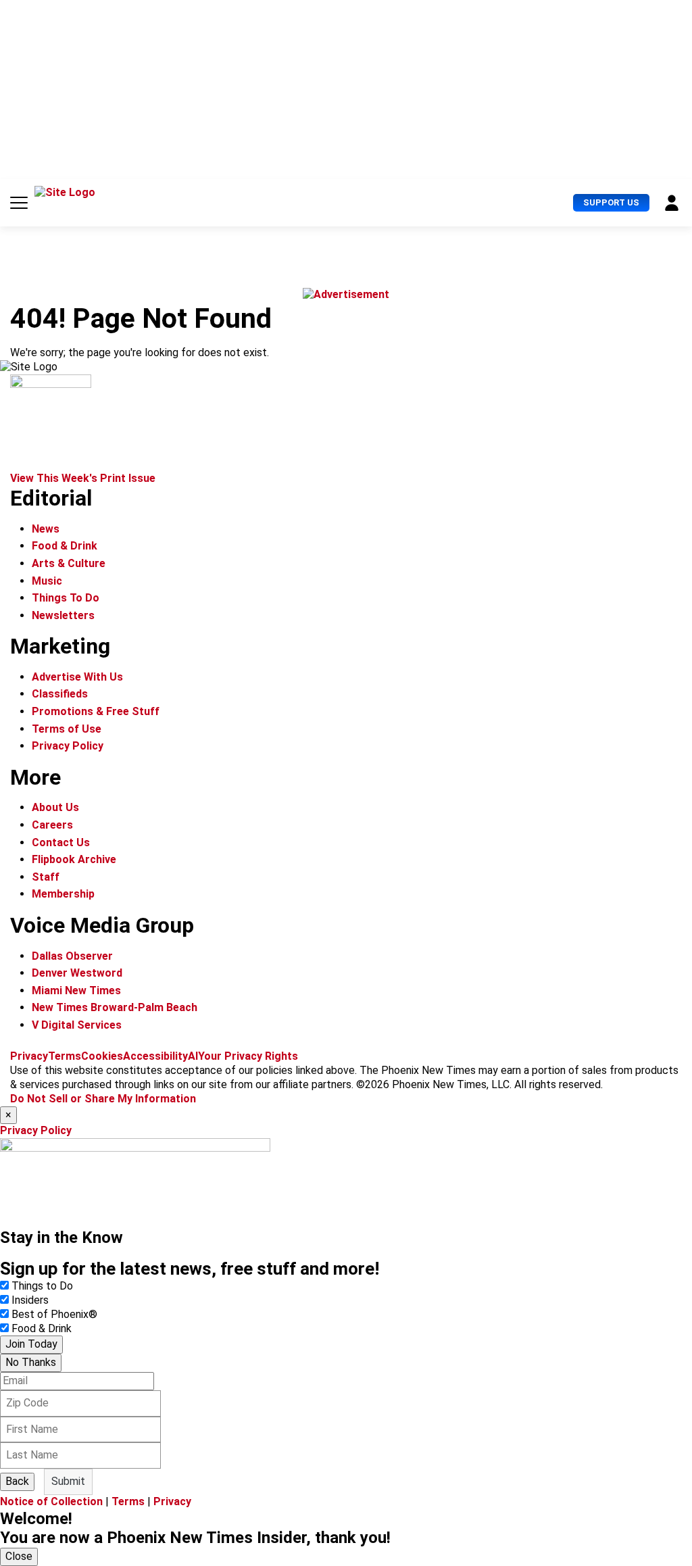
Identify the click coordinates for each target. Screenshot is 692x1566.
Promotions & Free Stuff (95, 711)
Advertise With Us (77, 676)
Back (17, 1481)
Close (18, 1556)
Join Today (31, 1344)
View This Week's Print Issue (82, 478)
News (45, 528)
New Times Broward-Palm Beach (114, 1007)
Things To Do (65, 597)
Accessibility (155, 1056)
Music (47, 580)
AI (193, 1056)
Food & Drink (64, 545)
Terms (64, 1056)
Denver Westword (77, 972)
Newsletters (63, 615)
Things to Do (42, 1285)
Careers (52, 824)
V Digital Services (77, 1025)
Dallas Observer (72, 956)
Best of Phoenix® (54, 1314)
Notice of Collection (51, 1501)
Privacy (29, 1056)
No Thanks (30, 1362)
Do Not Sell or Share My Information (103, 1098)
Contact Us (61, 842)
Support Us (611, 202)
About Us (55, 807)
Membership (63, 893)
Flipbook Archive (74, 859)
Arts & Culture (68, 563)
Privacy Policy (67, 745)
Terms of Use (66, 729)
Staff (45, 877)
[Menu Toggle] (19, 203)
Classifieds (60, 693)
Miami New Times (76, 990)
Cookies (102, 1056)
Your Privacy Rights (248, 1056)
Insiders (30, 1300)
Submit (68, 1481)
